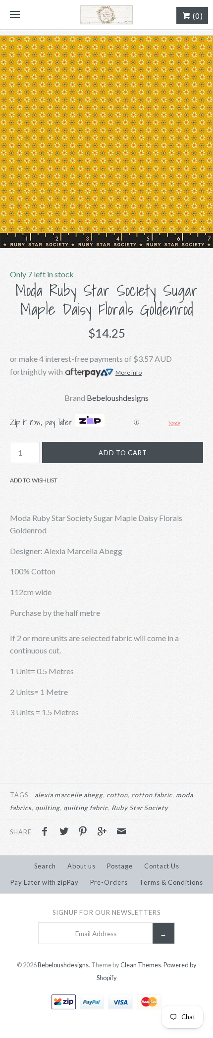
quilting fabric (85, 808)
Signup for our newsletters (106, 912)
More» (174, 423)
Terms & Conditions (171, 882)
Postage (120, 866)
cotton (117, 795)
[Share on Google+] (104, 832)
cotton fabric (151, 795)
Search (45, 866)
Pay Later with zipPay (44, 882)
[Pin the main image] (85, 832)
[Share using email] (121, 832)
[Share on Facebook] (47, 832)
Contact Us (161, 866)
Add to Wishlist (33, 480)
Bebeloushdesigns (118, 397)
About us (81, 866)
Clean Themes (140, 965)
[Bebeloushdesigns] (106, 15)
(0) (197, 15)
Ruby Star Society (139, 808)
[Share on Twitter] (66, 832)
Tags (19, 795)
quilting (47, 808)
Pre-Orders (109, 882)
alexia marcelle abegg (69, 795)
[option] (106, 142)
